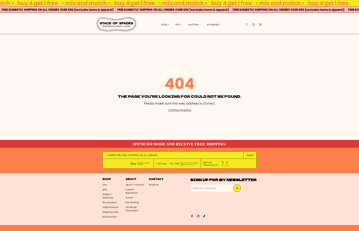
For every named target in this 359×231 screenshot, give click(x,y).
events (129, 197)
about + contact (135, 184)
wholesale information (132, 209)
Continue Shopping (179, 110)
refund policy (109, 216)
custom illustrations (132, 191)
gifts (104, 189)
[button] (165, 24)
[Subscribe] (237, 188)
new (104, 184)
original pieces (110, 207)
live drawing (132, 202)
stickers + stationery (107, 196)
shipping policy (110, 212)
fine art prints (109, 202)
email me (154, 184)
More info (250, 155)
